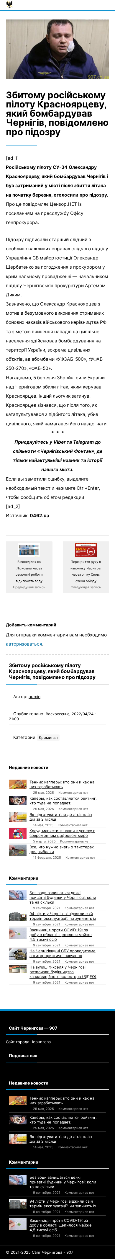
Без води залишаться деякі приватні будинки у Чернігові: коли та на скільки (62, 897)
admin (34, 696)
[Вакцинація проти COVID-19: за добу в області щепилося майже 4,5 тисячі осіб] (18, 933)
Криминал (48, 737)
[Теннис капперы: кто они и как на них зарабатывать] (18, 784)
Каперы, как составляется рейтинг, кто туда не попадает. (63, 800)
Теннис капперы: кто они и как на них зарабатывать (61, 784)
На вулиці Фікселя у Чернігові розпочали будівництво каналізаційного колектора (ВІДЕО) (62, 972)
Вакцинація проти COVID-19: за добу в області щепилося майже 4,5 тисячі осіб (60, 934)
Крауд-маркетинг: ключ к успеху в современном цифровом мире (62, 833)
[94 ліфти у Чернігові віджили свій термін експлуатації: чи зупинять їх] (18, 916)
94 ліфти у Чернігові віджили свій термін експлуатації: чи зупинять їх (62, 916)
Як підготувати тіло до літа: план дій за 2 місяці (60, 817)
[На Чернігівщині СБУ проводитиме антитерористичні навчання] (18, 954)
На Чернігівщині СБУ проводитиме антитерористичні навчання (62, 953)
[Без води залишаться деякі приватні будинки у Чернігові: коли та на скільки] (18, 895)
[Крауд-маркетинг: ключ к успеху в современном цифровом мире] (18, 833)
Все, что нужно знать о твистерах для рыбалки (61, 849)
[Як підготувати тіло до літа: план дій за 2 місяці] (18, 817)
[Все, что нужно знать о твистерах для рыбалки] (18, 850)
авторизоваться (24, 644)
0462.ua (39, 515)
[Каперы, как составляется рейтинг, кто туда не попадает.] (18, 800)
